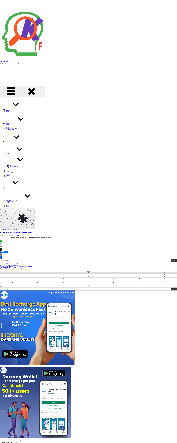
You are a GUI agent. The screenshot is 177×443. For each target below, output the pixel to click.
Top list (4, 141)
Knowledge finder (4, 61)
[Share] (88, 257)
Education (8, 164)
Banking (7, 124)
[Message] (88, 245)
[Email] (88, 247)
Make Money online (10, 129)
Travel (7, 188)
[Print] (88, 254)
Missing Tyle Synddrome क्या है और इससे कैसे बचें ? (17, 232)
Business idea (11, 167)
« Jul (88, 285)
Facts (7, 205)
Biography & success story (11, 200)
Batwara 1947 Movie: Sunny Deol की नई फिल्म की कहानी (12, 268)
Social (4, 109)
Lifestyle (7, 171)
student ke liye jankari (13, 166)
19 (63, 280)
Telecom (7, 127)
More (4, 187)
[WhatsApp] (88, 241)
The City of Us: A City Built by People (8, 267)
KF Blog (7, 206)
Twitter (7, 112)
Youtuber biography (12, 202)
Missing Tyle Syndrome (13, 229)
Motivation (10, 169)
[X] (88, 249)
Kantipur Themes (13, 442)
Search (1, 258)
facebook (8, 111)
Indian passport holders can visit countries (9, 265)
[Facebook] (88, 243)
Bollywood (10, 201)
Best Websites (9, 142)
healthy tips (8, 174)
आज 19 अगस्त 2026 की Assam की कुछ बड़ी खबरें (10, 263)
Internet (7, 125)
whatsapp (8, 110)
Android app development (11, 128)
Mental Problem (3, 229)
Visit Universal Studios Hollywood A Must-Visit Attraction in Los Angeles (16, 266)
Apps (4, 130)
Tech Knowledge (6, 123)
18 (38, 280)
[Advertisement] (88, 75)
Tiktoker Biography (12, 204)
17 (12, 280)
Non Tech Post (6, 153)
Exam (9, 165)
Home (4, 98)
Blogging (5, 176)
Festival (7, 175)
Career (7, 170)
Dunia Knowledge (10, 172)
